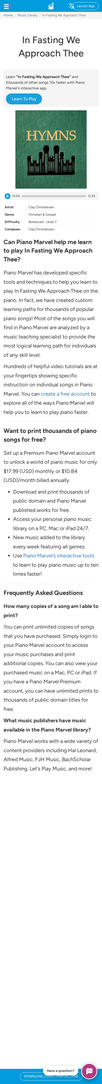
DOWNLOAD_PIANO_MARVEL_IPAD (51, 1076)
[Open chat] (89, 1071)
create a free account (65, 394)
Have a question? (60, 1071)
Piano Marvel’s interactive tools (58, 555)
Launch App (85, 6)
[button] (6, 6)
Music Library (27, 15)
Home (8, 15)
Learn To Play (24, 99)
